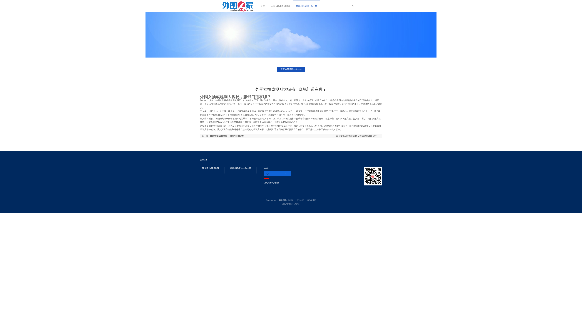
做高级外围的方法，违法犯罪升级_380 (358, 136)
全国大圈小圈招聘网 (280, 6)
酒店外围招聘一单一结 (306, 6)
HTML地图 (311, 200)
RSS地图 (300, 200)
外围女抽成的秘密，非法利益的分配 (227, 136)
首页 (263, 6)
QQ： (287, 173)
